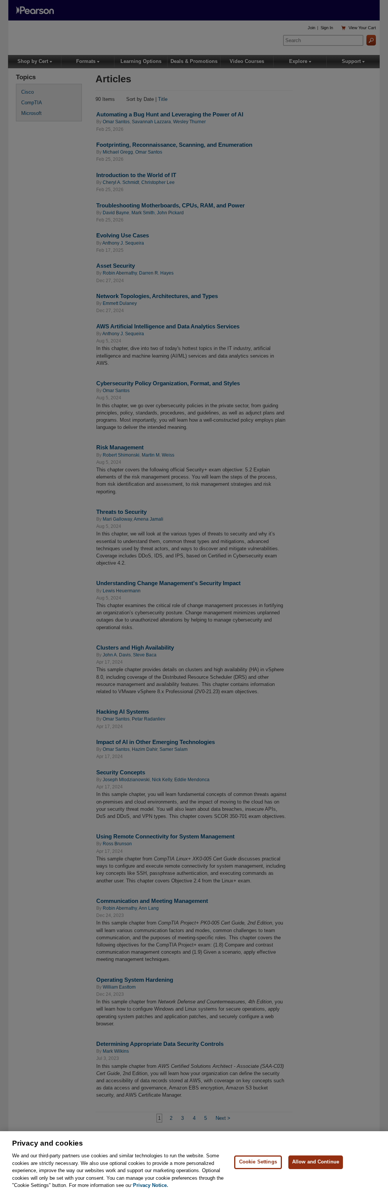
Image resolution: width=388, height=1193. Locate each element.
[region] (194, 1162)
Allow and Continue (315, 1162)
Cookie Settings (258, 1162)
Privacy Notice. (150, 1185)
